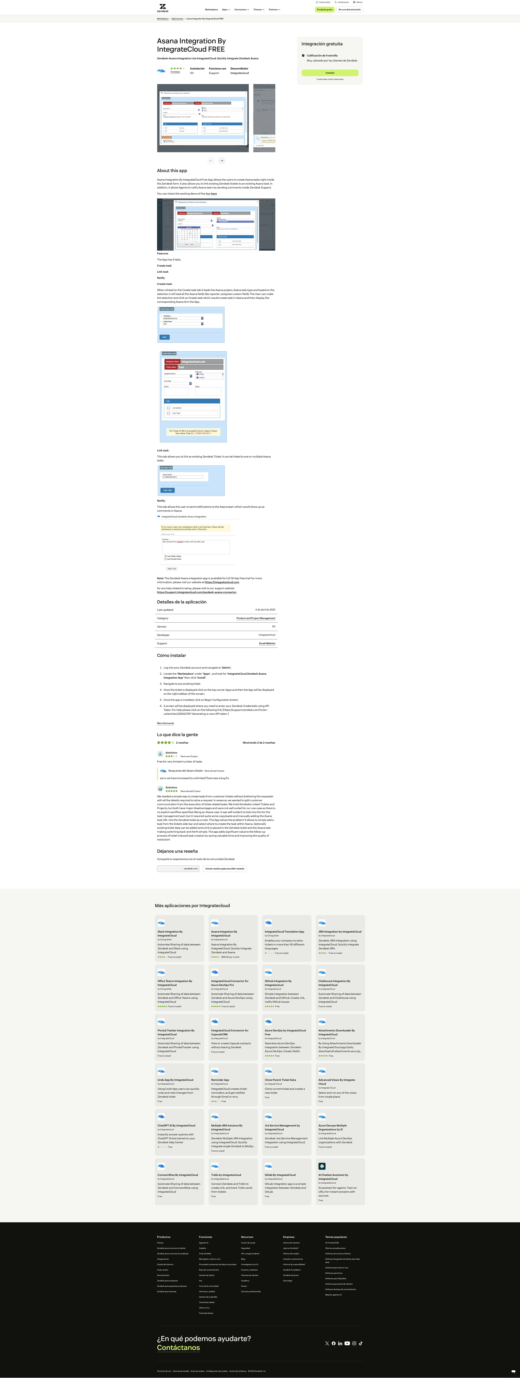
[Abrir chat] (513, 1371)
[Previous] (211, 160)
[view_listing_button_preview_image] (203, 118)
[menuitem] (357, 2)
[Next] (221, 160)
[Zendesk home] (164, 8)
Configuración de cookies (217, 1371)
